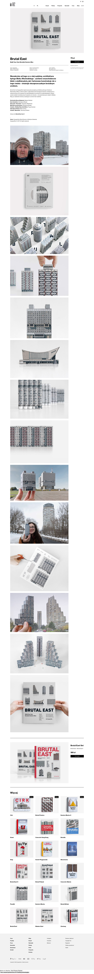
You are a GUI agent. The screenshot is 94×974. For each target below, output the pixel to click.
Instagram (49, 938)
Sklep (30, 938)
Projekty (12, 940)
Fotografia (31, 949)
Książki (30, 940)
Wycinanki (31, 943)
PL (37, 5)
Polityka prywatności (69, 945)
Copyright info (68, 940)
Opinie (66, 947)
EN (34, 5)
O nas (11, 938)
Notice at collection (5, 970)
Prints (30, 947)
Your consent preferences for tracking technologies (14, 972)
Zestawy (30, 952)
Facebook (49, 940)
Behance (49, 943)
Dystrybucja (12, 947)
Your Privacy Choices (16, 970)
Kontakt (11, 949)
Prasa (11, 943)
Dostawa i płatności (69, 938)
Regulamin (67, 943)
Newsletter (12, 945)
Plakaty (30, 945)
